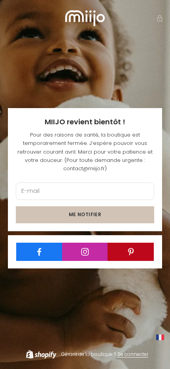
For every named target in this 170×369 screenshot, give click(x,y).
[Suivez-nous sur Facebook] (39, 252)
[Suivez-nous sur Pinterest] (130, 252)
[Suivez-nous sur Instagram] (85, 252)
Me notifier (85, 214)
